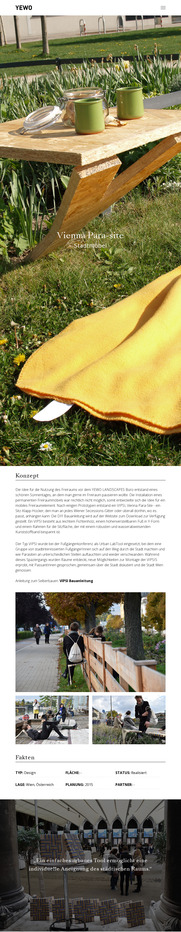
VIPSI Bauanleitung (76, 580)
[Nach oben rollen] (171, 922)
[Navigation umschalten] (163, 7)
